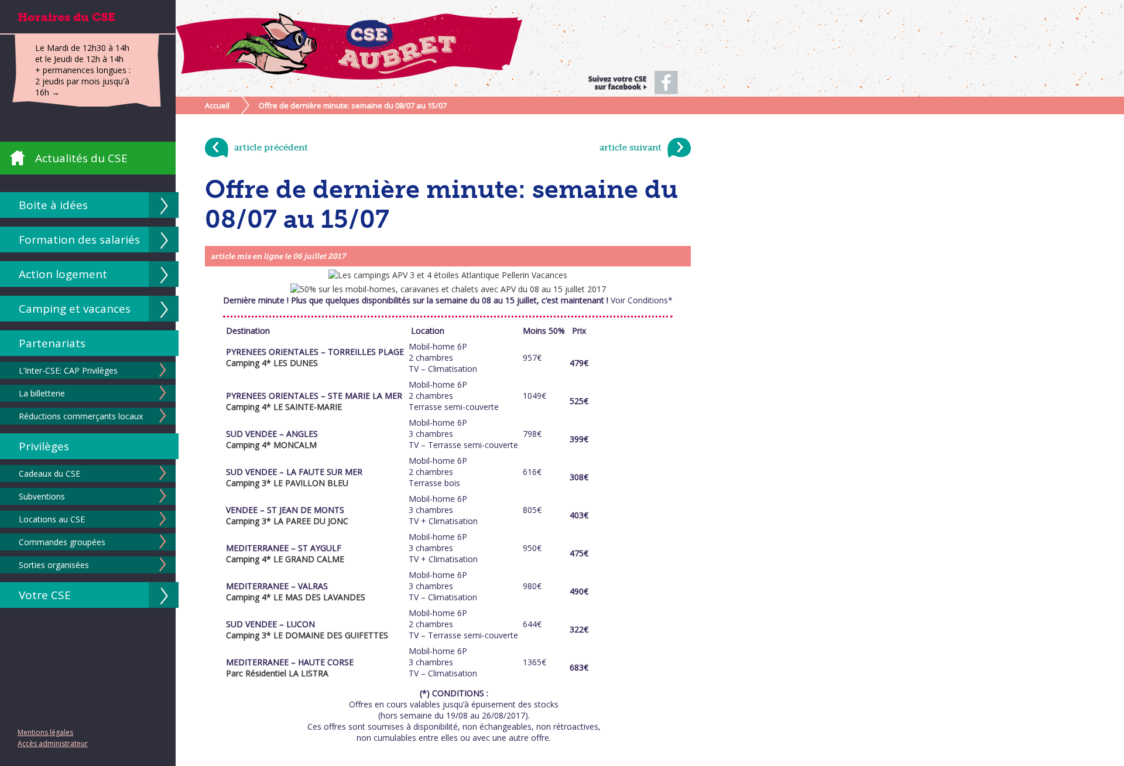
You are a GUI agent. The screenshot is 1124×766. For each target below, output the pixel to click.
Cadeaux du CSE (49, 473)
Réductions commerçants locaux (81, 416)
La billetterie (42, 393)
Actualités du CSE (81, 158)
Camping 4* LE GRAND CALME (285, 559)
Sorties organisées (54, 564)
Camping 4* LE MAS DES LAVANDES (295, 597)
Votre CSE (45, 595)
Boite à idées (53, 205)
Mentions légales (45, 732)
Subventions (42, 496)
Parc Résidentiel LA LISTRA (277, 673)
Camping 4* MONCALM (271, 444)
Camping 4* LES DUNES (273, 362)
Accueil (217, 105)
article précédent (271, 147)
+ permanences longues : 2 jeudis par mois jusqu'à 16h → (83, 81)
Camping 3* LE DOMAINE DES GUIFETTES (307, 635)
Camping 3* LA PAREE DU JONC (287, 520)
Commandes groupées (62, 542)
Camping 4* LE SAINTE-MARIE (284, 406)
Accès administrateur (53, 743)
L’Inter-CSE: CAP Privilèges (68, 370)
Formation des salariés (79, 239)
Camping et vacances (75, 308)
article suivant (630, 147)
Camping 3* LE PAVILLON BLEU (287, 482)
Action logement (63, 274)
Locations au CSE (52, 519)
